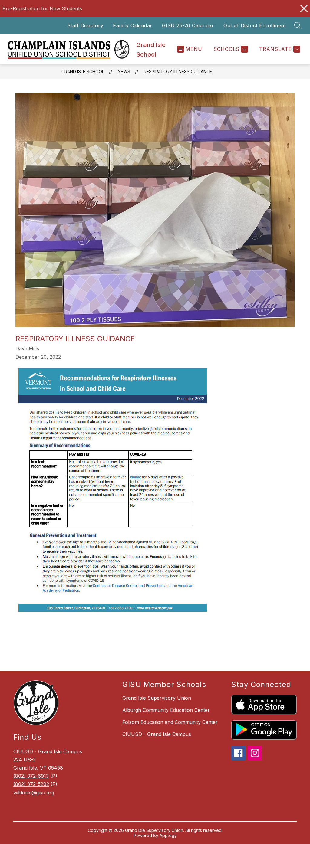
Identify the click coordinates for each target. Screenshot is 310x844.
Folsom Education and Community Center (170, 722)
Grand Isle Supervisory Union (156, 698)
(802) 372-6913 (31, 776)
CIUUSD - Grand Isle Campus (156, 734)
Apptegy (168, 835)
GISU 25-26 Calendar (188, 25)
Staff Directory (85, 25)
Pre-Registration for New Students (42, 8)
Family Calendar (132, 25)
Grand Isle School (82, 71)
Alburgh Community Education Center (166, 710)
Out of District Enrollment (254, 25)
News (124, 71)
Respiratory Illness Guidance (178, 71)
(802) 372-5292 (31, 784)
